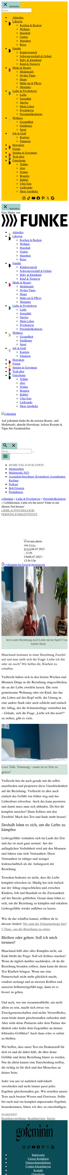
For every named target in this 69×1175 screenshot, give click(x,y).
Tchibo (24, 164)
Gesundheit (26, 122)
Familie (17, 48)
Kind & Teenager (30, 64)
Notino (24, 172)
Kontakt (38, 1170)
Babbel (24, 180)
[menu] (5, 456)
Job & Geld (19, 133)
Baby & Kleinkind (30, 60)
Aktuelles (18, 17)
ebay (22, 168)
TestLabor (18, 156)
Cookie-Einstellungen (38, 1166)
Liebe (23, 95)
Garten (24, 37)
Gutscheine (19, 160)
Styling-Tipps (28, 75)
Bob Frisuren (16, 488)
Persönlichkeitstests (31, 114)
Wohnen (25, 29)
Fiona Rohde (30, 547)
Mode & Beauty (22, 68)
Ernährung (26, 125)
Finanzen (25, 141)
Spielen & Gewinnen (25, 152)
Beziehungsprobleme (13, 1118)
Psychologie (27, 110)
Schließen (14, 6)
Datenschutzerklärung (38, 1162)
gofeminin (7, 499)
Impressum (38, 1155)
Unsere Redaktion (38, 1158)
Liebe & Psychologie (25, 91)
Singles (24, 102)
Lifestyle (17, 21)
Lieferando (26, 187)
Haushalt (25, 33)
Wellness (18, 118)
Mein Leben (27, 106)
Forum (16, 149)
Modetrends (27, 71)
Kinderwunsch (28, 52)
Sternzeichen (16, 469)
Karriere (24, 137)
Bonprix (24, 176)
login (3, 436)
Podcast (13, 484)
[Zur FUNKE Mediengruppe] (34, 225)
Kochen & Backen (31, 25)
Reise (23, 44)
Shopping (25, 87)
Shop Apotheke (29, 191)
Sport (23, 129)
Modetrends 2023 (19, 472)
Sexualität (25, 98)
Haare (23, 79)
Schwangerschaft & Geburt (36, 56)
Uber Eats (25, 183)
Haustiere (25, 40)
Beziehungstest (36, 1118)
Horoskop (18, 145)
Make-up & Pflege (30, 83)
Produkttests (16, 492)
